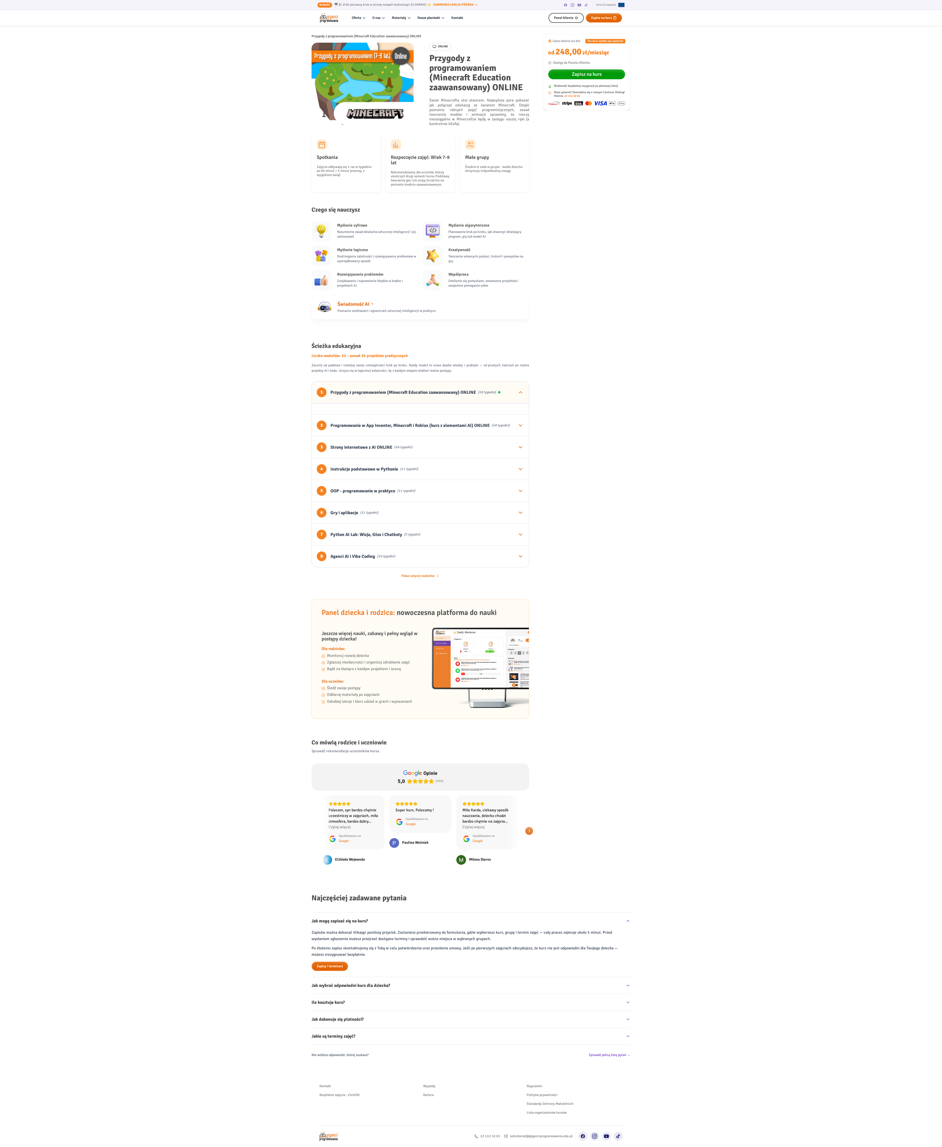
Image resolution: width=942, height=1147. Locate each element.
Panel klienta (563, 18)
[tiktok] (586, 4)
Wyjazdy (429, 1086)
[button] (311, 831)
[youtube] (579, 4)
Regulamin (534, 1086)
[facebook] (565, 4)
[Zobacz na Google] (327, 843)
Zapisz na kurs (601, 18)
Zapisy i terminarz (330, 966)
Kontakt (457, 18)
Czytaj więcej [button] (406, 827)
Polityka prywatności (542, 1095)
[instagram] (572, 4)
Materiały (399, 18)
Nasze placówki (429, 18)
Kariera (428, 1095)
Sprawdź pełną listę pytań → (609, 1055)
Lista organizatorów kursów (547, 1112)
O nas (376, 18)
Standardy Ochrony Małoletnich (550, 1104)
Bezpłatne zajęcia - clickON (339, 1095)
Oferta (356, 18)
